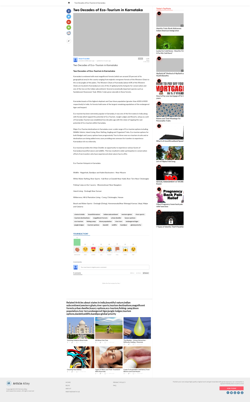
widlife (114, 225)
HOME (68, 382)
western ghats (127, 214)
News (140, 58)
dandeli (105, 225)
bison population (105, 221)
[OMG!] (125, 249)
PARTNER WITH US (73, 392)
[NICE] (85, 249)
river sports (140, 214)
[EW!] (133, 249)
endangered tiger (132, 221)
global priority (136, 225)
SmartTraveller (84, 58)
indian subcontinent (111, 214)
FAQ (114, 385)
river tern (118, 221)
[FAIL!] (117, 249)
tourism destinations (82, 218)
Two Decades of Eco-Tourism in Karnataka (108, 10)
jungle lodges (79, 225)
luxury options (130, 218)
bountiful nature (94, 214)
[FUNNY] (109, 249)
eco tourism (78, 221)
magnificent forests (100, 218)
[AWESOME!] (77, 249)
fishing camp (91, 221)
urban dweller (116, 218)
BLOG (68, 385)
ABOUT (68, 388)
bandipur (123, 225)
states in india (79, 214)
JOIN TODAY (231, 388)
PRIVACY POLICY (119, 382)
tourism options (93, 225)
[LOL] (101, 249)
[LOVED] (93, 249)
